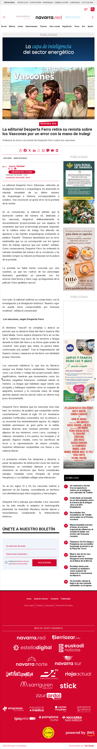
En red (3, 26)
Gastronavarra (31, 26)
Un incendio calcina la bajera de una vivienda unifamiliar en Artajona (78, 583)
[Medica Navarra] (36, 709)
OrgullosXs (67, 26)
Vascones (7, 158)
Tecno (76, 26)
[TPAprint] (25, 718)
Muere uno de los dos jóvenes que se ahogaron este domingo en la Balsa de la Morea (79, 557)
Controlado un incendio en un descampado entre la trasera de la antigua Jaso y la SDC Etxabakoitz (79, 502)
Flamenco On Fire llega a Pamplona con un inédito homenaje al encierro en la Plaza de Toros (79, 545)
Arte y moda (55, 26)
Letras (20, 26)
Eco (83, 26)
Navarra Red (48, 123)
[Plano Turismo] (83, 709)
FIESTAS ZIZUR (23, 2)
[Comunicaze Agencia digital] (48, 617)
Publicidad (65, 599)
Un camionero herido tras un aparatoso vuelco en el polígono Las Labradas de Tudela (78, 489)
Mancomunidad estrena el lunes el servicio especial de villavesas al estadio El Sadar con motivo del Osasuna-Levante (79, 530)
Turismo (43, 26)
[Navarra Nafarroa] (72, 718)
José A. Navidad (16, 166)
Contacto (54, 599)
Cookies (39, 605)
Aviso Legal (28, 605)
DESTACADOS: (9, 2)
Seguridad (49, 605)
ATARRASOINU (48, 2)
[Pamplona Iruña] (48, 718)
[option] (49, 17)
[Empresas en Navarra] (13, 709)
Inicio (29, 599)
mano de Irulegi (20, 158)
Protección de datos (64, 605)
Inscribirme (44, 562)
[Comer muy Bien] (60, 709)
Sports (90, 26)
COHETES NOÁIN (35, 2)
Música (12, 26)
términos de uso (23, 561)
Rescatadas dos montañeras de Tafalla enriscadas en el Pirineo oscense (79, 516)
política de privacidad (19, 564)
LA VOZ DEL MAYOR (88, 2)
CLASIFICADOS (75, 2)
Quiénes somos (41, 599)
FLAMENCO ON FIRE (61, 2)
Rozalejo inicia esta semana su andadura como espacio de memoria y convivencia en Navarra (78, 571)
